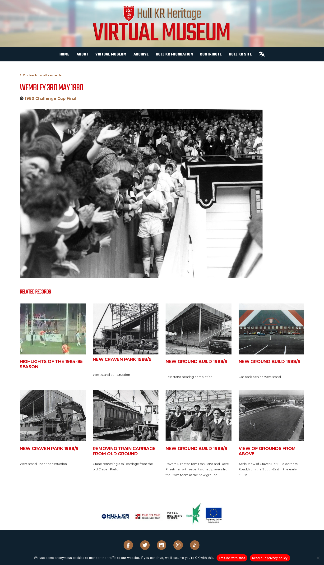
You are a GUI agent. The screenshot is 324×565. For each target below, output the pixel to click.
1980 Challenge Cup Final (50, 98)
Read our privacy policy (270, 558)
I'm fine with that (232, 558)
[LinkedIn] (161, 545)
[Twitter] (145, 545)
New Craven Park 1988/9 (122, 359)
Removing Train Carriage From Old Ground (124, 451)
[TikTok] (194, 545)
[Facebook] (128, 545)
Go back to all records (42, 75)
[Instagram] (178, 545)
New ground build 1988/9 (196, 361)
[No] (318, 558)
